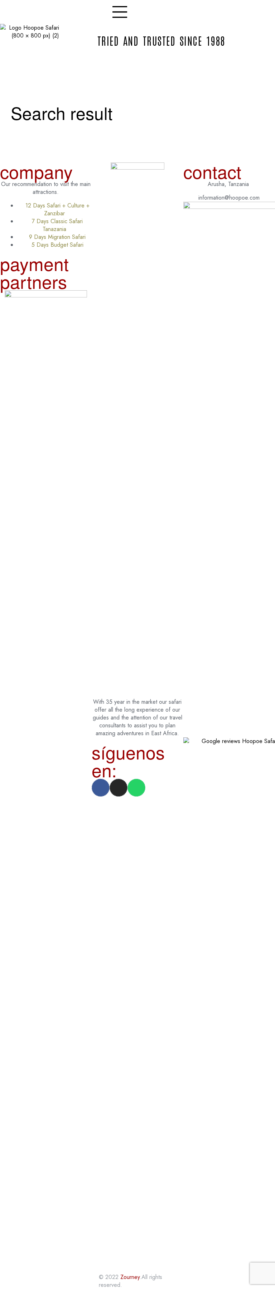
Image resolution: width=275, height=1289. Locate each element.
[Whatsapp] (136, 788)
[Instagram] (118, 788)
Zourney (130, 1277)
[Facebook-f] (101, 788)
